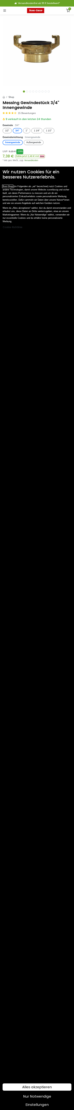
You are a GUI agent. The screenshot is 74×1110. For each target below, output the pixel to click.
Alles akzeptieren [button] (37, 1087)
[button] (30, 156)
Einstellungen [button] (37, 1104)
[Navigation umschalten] (5, 10)
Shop (11, 97)
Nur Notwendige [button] (37, 1096)
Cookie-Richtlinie (12, 227)
